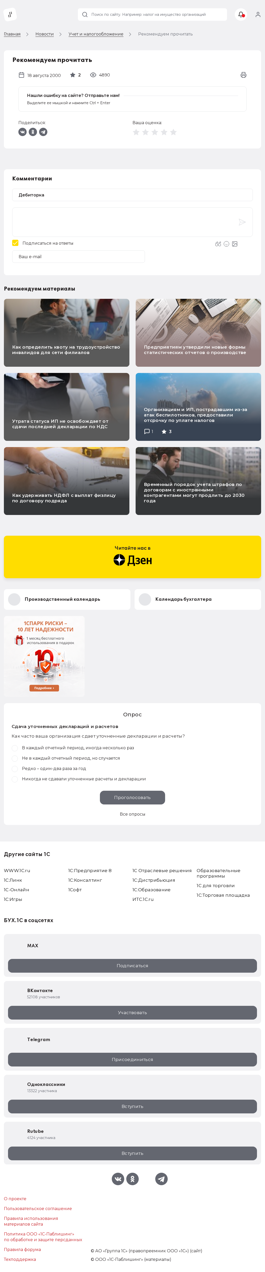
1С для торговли (216, 885)
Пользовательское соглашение (38, 1208)
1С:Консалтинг (85, 880)
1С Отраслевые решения (162, 870)
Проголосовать (132, 797)
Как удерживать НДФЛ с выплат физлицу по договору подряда (64, 498)
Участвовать (132, 1012)
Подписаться (133, 965)
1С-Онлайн (16, 889)
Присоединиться (132, 1059)
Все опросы (132, 814)
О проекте (15, 1198)
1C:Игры (13, 899)
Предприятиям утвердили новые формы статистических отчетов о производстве (195, 349)
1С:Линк (13, 880)
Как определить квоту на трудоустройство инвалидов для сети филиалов (66, 349)
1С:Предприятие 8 (90, 870)
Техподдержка (20, 1259)
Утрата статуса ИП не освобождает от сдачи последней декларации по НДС (60, 424)
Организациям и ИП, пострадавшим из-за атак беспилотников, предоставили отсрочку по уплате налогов (195, 415)
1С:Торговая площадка (223, 895)
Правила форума (22, 1249)
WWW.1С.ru (17, 870)
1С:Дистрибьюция (153, 880)
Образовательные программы (218, 873)
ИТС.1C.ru (143, 899)
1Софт (75, 889)
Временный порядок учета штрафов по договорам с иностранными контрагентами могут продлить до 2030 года (194, 492)
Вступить (132, 1106)
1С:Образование (151, 889)
